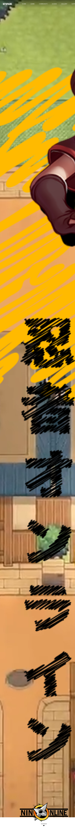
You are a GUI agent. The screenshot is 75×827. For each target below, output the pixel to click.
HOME (24, 4)
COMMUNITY (43, 4)
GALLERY (64, 4)
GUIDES (54, 4)
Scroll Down (44, 824)
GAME (33, 4)
